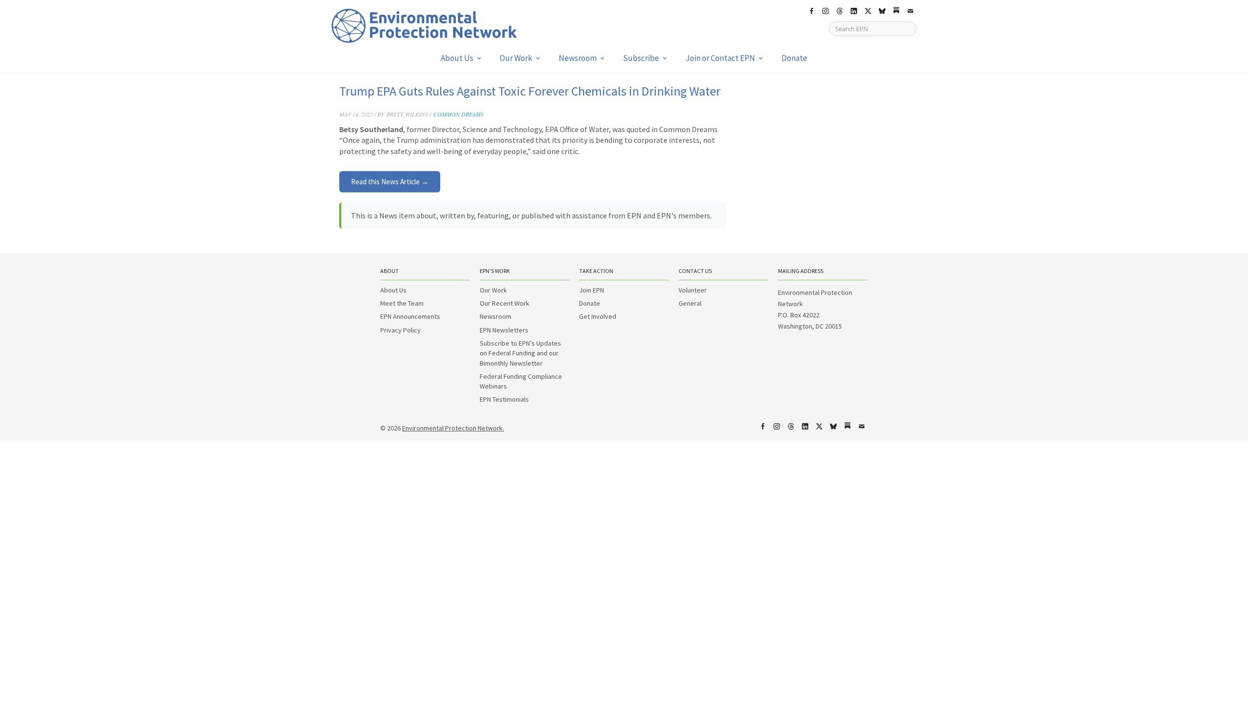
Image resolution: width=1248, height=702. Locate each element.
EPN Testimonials (504, 399)
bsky (882, 11)
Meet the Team (402, 303)
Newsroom (578, 58)
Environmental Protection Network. (453, 428)
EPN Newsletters (504, 330)
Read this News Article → (390, 181)
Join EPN (591, 290)
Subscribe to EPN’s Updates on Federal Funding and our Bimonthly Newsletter (520, 353)
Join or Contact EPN (720, 58)
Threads (839, 11)
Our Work (516, 58)
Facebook (811, 11)
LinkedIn (853, 11)
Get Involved (597, 316)
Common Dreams (458, 114)
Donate (794, 58)
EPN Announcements (410, 316)
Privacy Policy (400, 330)
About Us (457, 58)
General (690, 303)
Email (910, 11)
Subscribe (641, 58)
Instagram (825, 11)
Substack (896, 11)
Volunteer (693, 290)
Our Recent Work (504, 303)
